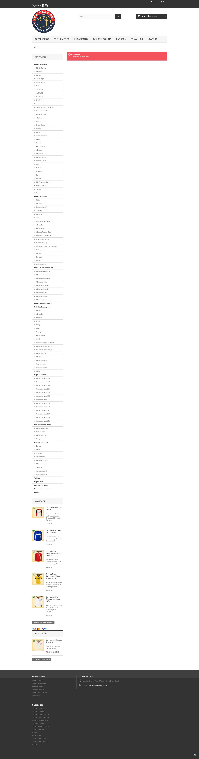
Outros (38, 86)
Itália (38, 200)
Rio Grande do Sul (42, 111)
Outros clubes (41, 250)
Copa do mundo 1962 (43, 400)
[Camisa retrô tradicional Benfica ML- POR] (38, 556)
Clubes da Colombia (43, 278)
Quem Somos (41, 39)
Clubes (38, 449)
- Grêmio (39, 118)
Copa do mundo (40, 375)
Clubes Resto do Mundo (42, 303)
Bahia (38, 132)
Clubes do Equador (42, 289)
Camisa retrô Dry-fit (41, 442)
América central (41, 360)
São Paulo (39, 89)
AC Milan (39, 203)
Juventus (39, 211)
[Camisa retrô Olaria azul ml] (38, 535)
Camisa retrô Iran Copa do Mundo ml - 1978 (53, 599)
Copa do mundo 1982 (43, 417)
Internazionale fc (41, 207)
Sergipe (38, 189)
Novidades (40, 501)
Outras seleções (41, 367)
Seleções (39, 467)
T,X (37, 104)
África (38, 371)
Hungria (38, 325)
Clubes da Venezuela (43, 300)
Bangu (38, 75)
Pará (37, 175)
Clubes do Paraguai (42, 285)
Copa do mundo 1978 (43, 414)
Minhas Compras (38, 680)
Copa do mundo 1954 (43, 392)
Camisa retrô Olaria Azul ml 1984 (53, 531)
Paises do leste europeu (44, 346)
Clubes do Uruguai (42, 275)
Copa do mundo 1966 (43, 403)
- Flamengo (40, 79)
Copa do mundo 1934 (43, 382)
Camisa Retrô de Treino (42, 425)
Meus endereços (38, 689)
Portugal (39, 257)
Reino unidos (40, 228)
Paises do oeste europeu (44, 350)
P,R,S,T (38, 100)
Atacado (153, 39)
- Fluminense (40, 82)
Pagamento (81, 39)
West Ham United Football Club (46, 246)
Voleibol (37, 478)
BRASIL (39, 357)
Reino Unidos (40, 335)
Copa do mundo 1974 (43, 410)
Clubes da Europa (40, 196)
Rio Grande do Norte (43, 182)
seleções (39, 453)
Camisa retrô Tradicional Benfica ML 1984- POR (54, 553)
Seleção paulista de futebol (45, 107)
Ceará (38, 139)
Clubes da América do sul (43, 268)
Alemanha (39, 225)
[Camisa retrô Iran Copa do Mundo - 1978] (38, 602)
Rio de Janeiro (41, 68)
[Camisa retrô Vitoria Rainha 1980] (38, 512)
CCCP (38, 339)
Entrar (163, 2)
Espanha (39, 253)
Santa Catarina (41, 186)
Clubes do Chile (41, 282)
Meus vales (36, 695)
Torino (38, 218)
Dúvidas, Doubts (101, 39)
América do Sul (41, 353)
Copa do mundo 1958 (43, 396)
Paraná (38, 143)
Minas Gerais (40, 125)
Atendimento (62, 39)
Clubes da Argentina (43, 271)
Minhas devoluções (39, 683)
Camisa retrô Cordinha (42, 489)
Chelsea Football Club (43, 232)
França (38, 260)
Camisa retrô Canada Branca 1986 (54, 641)
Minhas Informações (39, 692)
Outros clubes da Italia (43, 221)
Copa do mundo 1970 (43, 407)
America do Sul (41, 435)
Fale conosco (154, 2)
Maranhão (39, 171)
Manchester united (42, 239)
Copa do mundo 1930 (43, 378)
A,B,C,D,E (39, 93)
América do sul (41, 457)
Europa (38, 310)
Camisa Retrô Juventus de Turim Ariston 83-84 (53, 576)
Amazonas (39, 153)
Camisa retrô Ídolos (41, 485)
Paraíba (38, 178)
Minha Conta (38, 676)
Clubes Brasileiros (40, 64)
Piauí (38, 193)
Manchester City (41, 243)
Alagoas (39, 150)
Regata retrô (38, 482)
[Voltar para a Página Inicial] (34, 47)
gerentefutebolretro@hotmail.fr (98, 685)
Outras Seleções (41, 474)
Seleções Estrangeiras (42, 307)
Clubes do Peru (41, 293)
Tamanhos (137, 39)
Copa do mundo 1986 (43, 421)
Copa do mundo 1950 (43, 389)
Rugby (36, 492)
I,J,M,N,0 (39, 96)
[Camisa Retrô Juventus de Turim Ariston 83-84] (38, 579)
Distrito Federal (41, 157)
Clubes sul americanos (43, 464)
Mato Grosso (40, 168)
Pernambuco (40, 146)
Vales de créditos (38, 686)
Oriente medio (41, 364)
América (39, 71)
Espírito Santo (41, 161)
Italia (38, 328)
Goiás (38, 164)
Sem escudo (40, 432)
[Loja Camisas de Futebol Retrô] (53, 21)
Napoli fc (39, 214)
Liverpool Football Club (43, 236)
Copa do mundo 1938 (43, 385)
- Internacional (41, 114)
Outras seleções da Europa (45, 342)
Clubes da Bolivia (42, 296)
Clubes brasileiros (42, 460)
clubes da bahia (41, 136)
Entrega (121, 39)
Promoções (41, 633)
